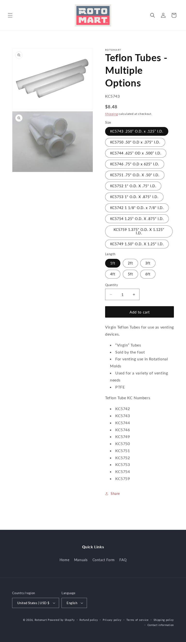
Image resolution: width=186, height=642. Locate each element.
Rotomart (41, 619)
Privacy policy (112, 619)
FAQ (122, 560)
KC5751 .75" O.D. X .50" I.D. (134, 175)
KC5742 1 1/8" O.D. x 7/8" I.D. (137, 208)
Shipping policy (164, 619)
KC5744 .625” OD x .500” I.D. (135, 153)
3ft (147, 263)
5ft (130, 274)
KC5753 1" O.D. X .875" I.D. (134, 197)
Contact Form (104, 560)
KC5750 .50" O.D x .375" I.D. (135, 142)
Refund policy (88, 619)
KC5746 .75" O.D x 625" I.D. (134, 164)
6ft (147, 274)
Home (64, 560)
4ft (112, 274)
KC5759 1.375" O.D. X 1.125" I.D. (139, 231)
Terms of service (137, 619)
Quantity (111, 285)
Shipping (111, 114)
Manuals (81, 560)
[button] (10, 15)
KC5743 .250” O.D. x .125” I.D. (136, 131)
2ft (130, 263)
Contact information (160, 624)
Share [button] (115, 493)
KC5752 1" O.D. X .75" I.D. (133, 186)
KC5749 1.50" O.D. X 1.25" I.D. (137, 244)
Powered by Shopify (61, 619)
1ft (112, 263)
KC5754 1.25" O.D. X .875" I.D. (137, 219)
